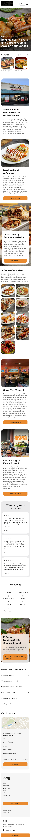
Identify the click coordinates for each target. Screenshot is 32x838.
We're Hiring (6, 788)
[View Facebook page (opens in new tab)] (4, 821)
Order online (15, 764)
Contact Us (6, 795)
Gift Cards (6, 793)
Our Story (6, 786)
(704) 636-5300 (7, 750)
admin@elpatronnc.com (9, 753)
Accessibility (6, 812)
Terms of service (7, 810)
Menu (22, 4)
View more (7, 526)
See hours (24, 759)
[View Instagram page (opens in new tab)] (6, 821)
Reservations (7, 798)
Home (4, 783)
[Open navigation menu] (27, 3)
